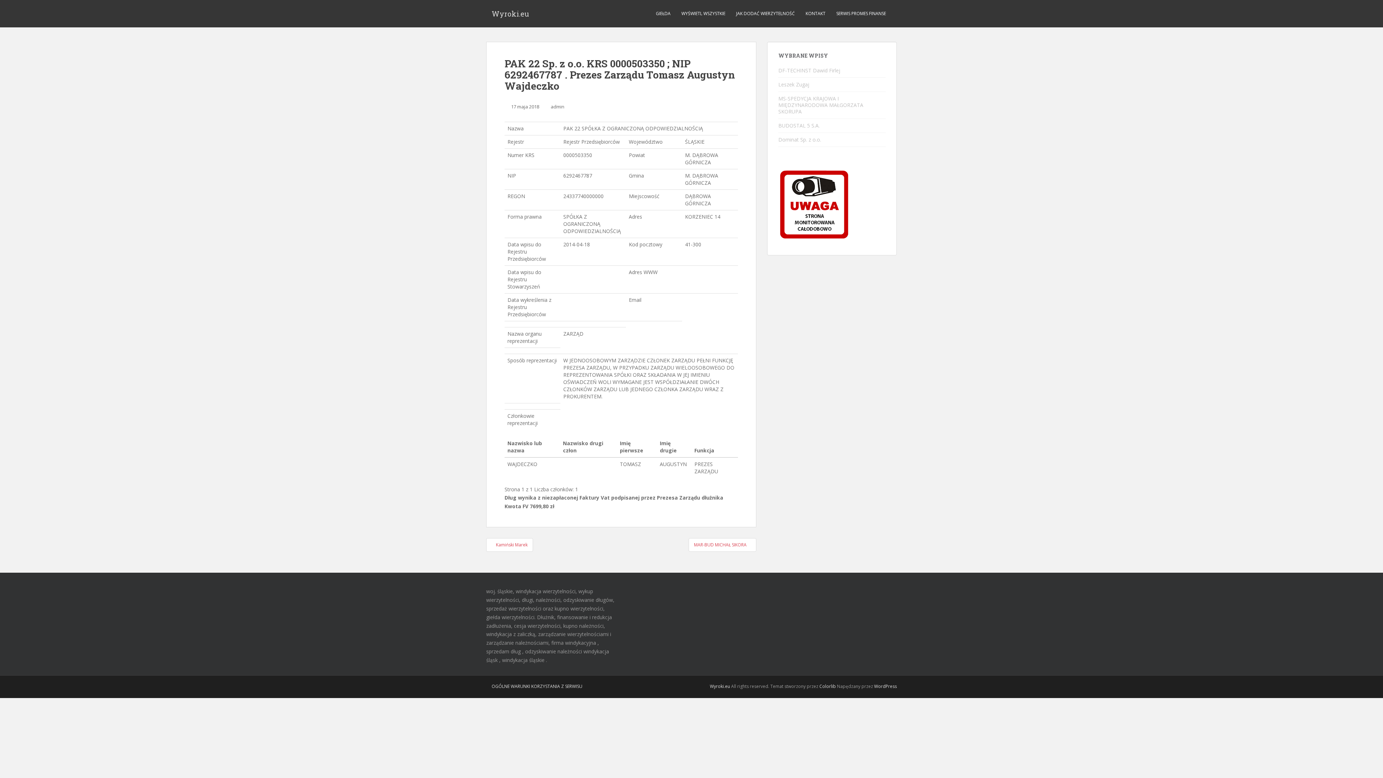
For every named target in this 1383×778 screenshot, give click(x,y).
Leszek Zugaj (793, 84)
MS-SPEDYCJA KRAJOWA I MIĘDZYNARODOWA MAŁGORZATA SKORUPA (820, 105)
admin (557, 106)
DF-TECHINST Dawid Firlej (809, 70)
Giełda (663, 13)
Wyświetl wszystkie (703, 13)
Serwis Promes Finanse (861, 13)
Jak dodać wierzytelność (765, 13)
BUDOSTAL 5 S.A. (799, 125)
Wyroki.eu (510, 13)
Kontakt (815, 13)
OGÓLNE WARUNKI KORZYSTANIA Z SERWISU (537, 686)
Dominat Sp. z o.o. (799, 139)
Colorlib (827, 686)
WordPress (885, 686)
